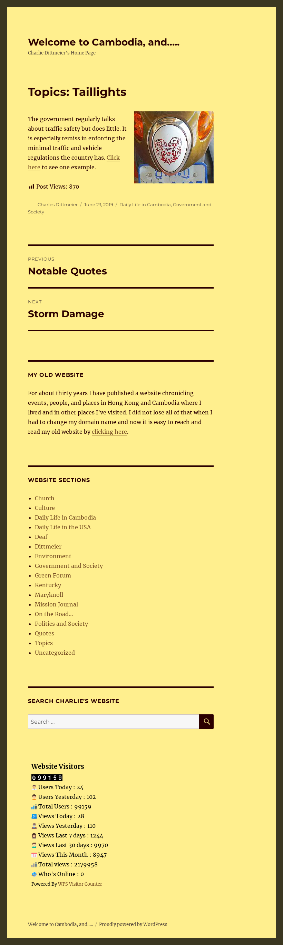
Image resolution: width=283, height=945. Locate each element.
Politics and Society (61, 623)
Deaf (41, 536)
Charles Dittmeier (58, 204)
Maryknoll (49, 594)
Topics (44, 643)
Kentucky (48, 585)
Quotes (44, 633)
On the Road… (54, 614)
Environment (53, 556)
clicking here (109, 431)
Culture (45, 507)
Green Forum (53, 575)
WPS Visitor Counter (80, 884)
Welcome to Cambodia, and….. (103, 42)
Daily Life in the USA (63, 527)
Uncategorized (55, 652)
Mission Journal (56, 604)
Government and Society (69, 565)
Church (45, 498)
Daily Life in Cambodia (145, 204)
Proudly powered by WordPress (133, 924)
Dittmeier (48, 546)
